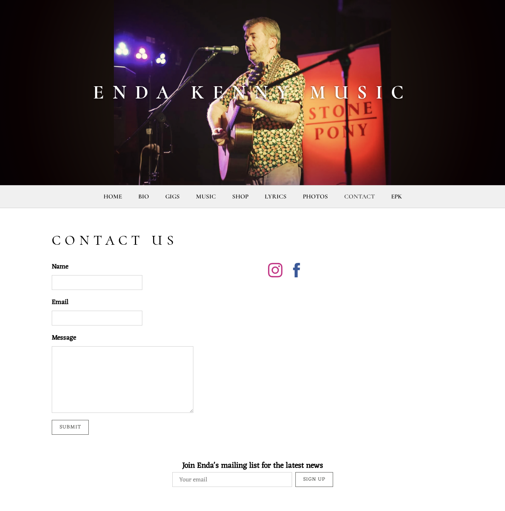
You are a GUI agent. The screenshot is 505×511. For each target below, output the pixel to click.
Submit (70, 427)
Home (113, 196)
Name (60, 267)
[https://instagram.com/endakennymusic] (275, 272)
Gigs (172, 196)
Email (60, 302)
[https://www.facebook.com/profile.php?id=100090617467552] (296, 272)
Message (64, 338)
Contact (359, 196)
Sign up (314, 479)
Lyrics (276, 196)
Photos (315, 196)
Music (206, 196)
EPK (396, 196)
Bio (143, 196)
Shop (240, 196)
